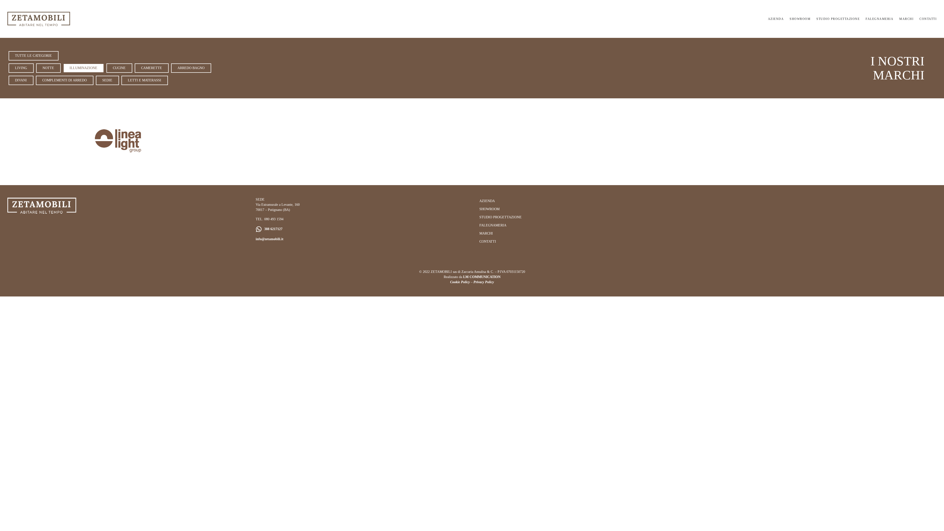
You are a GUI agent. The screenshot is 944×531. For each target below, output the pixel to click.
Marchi (906, 19)
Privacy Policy (483, 282)
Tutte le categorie (33, 56)
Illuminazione (83, 68)
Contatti (928, 19)
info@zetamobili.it (269, 239)
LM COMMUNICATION (482, 277)
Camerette (151, 68)
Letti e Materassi (144, 80)
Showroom (800, 19)
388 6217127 (273, 229)
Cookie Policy (460, 282)
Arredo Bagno (191, 68)
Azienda (776, 19)
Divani (21, 80)
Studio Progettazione (838, 19)
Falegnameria (879, 19)
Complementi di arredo (64, 80)
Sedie (107, 80)
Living (21, 68)
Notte (48, 68)
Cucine (119, 68)
